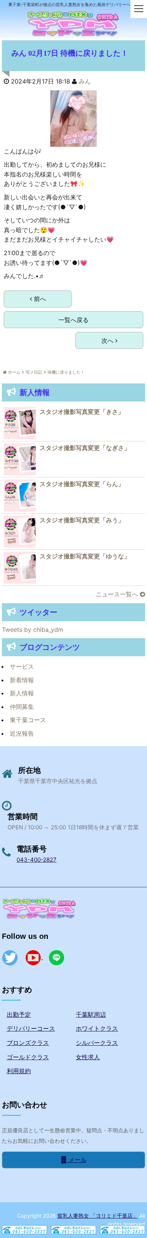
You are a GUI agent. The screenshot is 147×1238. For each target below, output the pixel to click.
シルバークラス (97, 1042)
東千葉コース (28, 720)
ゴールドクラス (28, 1057)
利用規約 (19, 1071)
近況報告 (22, 733)
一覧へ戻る (73, 320)
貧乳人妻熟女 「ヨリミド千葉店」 (97, 1215)
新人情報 (22, 693)
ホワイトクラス (97, 1028)
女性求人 (88, 1057)
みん (85, 81)
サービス (22, 666)
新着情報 (22, 680)
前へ (39, 299)
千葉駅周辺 (91, 1014)
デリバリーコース (31, 1028)
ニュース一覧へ (118, 594)
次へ (108, 340)
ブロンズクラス (28, 1042)
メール (77, 1159)
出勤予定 (19, 1014)
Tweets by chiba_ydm (32, 629)
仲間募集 (22, 706)
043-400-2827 (37, 859)
